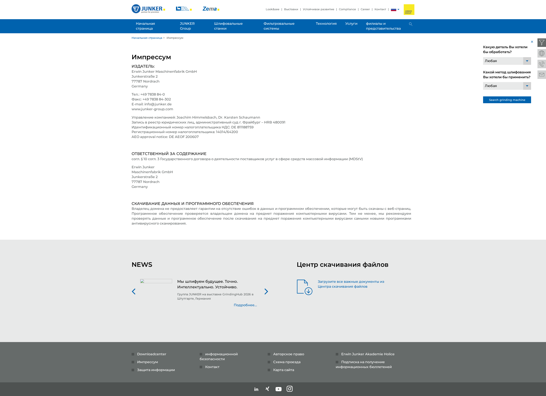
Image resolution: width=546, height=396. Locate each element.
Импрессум (147, 362)
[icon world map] (541, 53)
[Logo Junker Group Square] (409, 9)
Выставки (291, 9)
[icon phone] (541, 64)
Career (365, 9)
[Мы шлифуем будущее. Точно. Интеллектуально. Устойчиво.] (156, 295)
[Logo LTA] (184, 8)
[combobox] (507, 61)
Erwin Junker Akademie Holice (368, 354)
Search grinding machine (507, 100)
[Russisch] (393, 10)
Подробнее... (245, 305)
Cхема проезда (287, 362)
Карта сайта (283, 370)
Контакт (380, 9)
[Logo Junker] (149, 8)
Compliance (347, 9)
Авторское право (288, 354)
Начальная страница (147, 37)
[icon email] (541, 74)
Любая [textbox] (491, 61)
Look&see (272, 9)
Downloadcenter (151, 354)
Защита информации (156, 370)
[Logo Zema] (211, 8)
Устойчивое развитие (318, 9)
